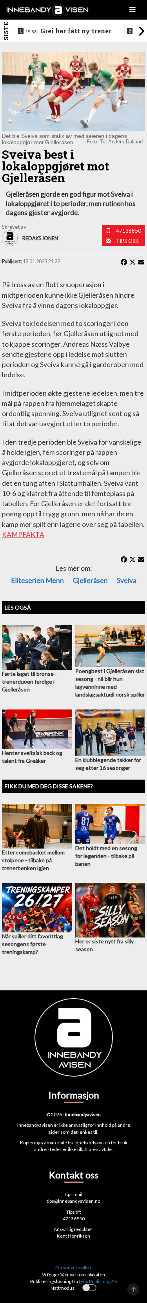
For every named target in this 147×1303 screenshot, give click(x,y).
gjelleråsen (90, 580)
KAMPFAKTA (23, 534)
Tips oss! (128, 241)
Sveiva (126, 580)
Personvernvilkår (73, 1267)
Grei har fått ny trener (68, 31)
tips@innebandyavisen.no (73, 1201)
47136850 (128, 231)
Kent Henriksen (73, 1236)
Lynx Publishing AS (98, 1281)
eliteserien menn (37, 580)
